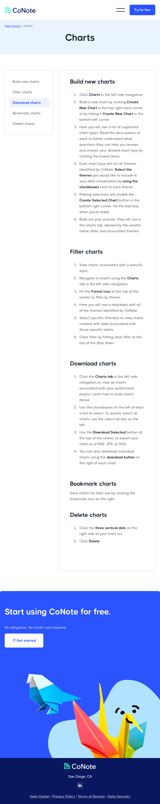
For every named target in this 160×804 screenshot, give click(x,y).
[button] (120, 10)
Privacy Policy (63, 796)
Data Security (119, 796)
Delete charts (24, 124)
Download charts (27, 103)
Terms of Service (91, 796)
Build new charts (26, 82)
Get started (24, 640)
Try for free (142, 10)
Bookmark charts (27, 113)
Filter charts (22, 92)
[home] (20, 10)
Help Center (13, 25)
